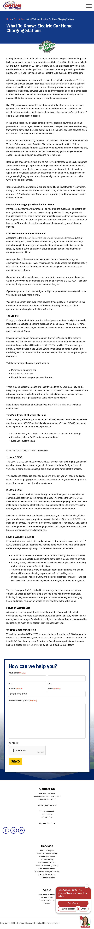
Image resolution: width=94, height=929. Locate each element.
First (10, 683)
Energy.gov (11, 320)
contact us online (31, 645)
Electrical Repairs (47, 850)
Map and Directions (47, 823)
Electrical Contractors (47, 874)
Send (15, 761)
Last (49, 683)
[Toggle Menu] (89, 6)
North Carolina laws (61, 405)
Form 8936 (28, 373)
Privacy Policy (53, 923)
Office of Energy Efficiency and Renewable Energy (47, 238)
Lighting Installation (47, 877)
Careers (47, 903)
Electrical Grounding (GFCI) (47, 865)
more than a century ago (57, 84)
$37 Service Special (47, 894)
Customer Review (47, 900)
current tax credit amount (47, 341)
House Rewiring (47, 859)
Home (9, 19)
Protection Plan (47, 897)
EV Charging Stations (47, 868)
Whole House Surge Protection (47, 871)
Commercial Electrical (47, 862)
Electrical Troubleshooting (47, 853)
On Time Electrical (15, 5)
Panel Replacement (47, 856)
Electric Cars (19, 19)
